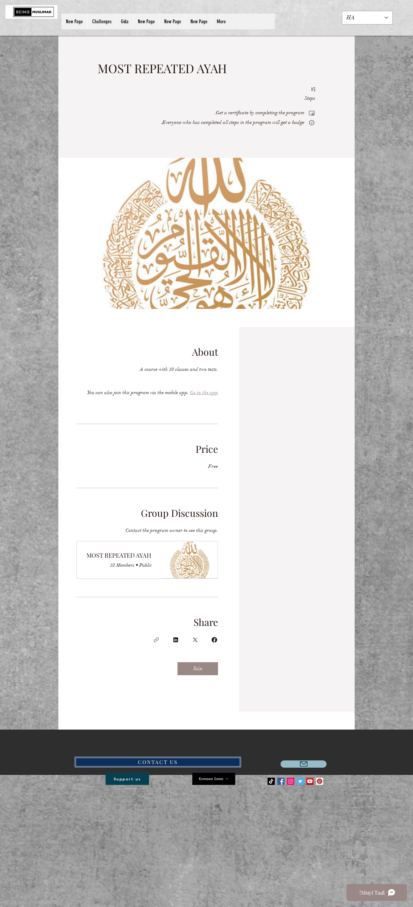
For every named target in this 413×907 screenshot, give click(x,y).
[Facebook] (281, 781)
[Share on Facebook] (214, 639)
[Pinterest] (319, 781)
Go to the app (204, 393)
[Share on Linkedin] (175, 639)
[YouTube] (310, 781)
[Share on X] (195, 639)
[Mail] (304, 764)
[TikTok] (271, 781)
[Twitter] (300, 781)
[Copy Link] (156, 639)
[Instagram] (290, 781)
